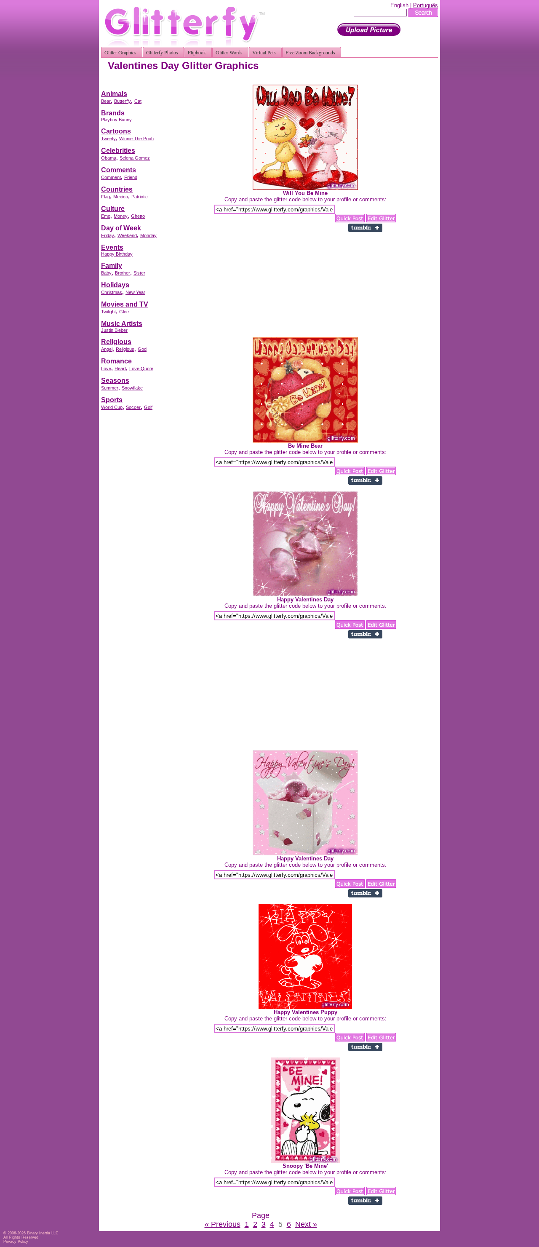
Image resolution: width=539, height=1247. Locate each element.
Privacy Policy (15, 1241)
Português (425, 5)
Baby (106, 272)
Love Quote (141, 368)
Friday (107, 235)
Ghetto (138, 216)
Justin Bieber (114, 330)
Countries (117, 189)
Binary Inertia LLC (43, 1233)
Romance (116, 361)
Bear (106, 101)
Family (111, 265)
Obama (108, 157)
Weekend (127, 235)
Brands (113, 113)
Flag (105, 196)
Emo (105, 216)
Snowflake (132, 387)
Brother (122, 272)
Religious (116, 341)
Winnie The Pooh (136, 138)
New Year (135, 292)
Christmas (111, 292)
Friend (130, 177)
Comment (111, 177)
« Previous (222, 1224)
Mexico (120, 196)
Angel (106, 349)
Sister (139, 272)
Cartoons (116, 131)
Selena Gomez (135, 157)
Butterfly (122, 101)
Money (121, 216)
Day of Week (121, 228)
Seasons (115, 380)
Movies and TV (124, 304)
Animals (114, 93)
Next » (306, 1224)
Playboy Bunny (116, 119)
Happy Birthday (117, 253)
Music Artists (121, 323)
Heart (120, 368)
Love (106, 368)
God (142, 349)
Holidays (115, 284)
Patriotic (139, 196)
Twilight (108, 311)
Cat (137, 101)
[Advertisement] (284, 81)
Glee (124, 311)
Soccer (133, 407)
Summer (109, 387)
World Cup (112, 407)
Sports (112, 399)
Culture (113, 208)
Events (112, 247)
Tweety (108, 138)
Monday (148, 235)
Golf (148, 407)
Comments (118, 170)
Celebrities (118, 150)
